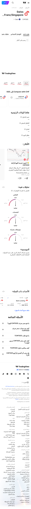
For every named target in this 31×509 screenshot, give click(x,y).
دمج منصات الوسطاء (9, 501)
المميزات (12, 409)
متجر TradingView (10, 457)
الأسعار (13, 411)
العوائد (27, 442)
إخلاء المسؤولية (11, 468)
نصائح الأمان (12, 476)
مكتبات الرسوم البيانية (9, 488)
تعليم (28, 489)
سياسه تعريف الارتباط (9, 472)
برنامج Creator (25, 478)
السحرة (27, 498)
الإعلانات (13, 499)
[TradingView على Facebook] (24, 374)
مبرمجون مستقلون (24, 500)
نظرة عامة (12, 420)
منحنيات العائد (25, 453)
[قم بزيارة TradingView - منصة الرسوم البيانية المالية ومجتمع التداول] (9, 73)
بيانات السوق (11, 413)
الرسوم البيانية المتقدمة (9, 492)
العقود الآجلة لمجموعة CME (9, 432)
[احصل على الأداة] (3, 187)
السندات (27, 418)
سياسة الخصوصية (10, 470)
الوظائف (13, 450)
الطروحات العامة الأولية (23, 446)
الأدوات (13, 486)
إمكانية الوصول (11, 474)
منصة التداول (11, 494)
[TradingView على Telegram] (7, 374)
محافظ (27, 452)
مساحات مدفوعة (25, 502)
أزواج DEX (26, 424)
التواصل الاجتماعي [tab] (16, 34)
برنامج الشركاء (11, 503)
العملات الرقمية (25, 420)
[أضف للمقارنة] (11, 97)
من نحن (13, 442)
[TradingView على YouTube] (20, 374)
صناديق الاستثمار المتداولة (22, 416)
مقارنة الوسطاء (11, 424)
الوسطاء (13, 422)
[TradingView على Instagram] (15, 374)
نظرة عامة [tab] (26, 34)
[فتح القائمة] (28, 3)
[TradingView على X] (28, 374)
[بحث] (12, 3)
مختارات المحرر (25, 491)
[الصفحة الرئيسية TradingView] (24, 3)
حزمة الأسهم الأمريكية (9, 437)
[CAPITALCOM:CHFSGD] (28, 160)
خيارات (27, 455)
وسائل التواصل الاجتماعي (22, 472)
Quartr (17, 399)
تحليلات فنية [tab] (5, 34)
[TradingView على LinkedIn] (11, 374)
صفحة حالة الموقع (10, 481)
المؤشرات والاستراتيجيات (22, 496)
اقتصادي (27, 440)
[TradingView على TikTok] (3, 374)
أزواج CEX (26, 422)
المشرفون (26, 481)
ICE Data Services (10, 386)
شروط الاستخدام (10, 466)
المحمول (27, 465)
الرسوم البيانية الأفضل (23, 409)
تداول (28, 487)
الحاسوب (27, 466)
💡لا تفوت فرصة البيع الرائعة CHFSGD (20, 164)
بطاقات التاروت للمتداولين (8, 459)
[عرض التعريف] (21, 117)
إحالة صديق (26, 476)
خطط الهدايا (12, 415)
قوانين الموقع (26, 479)
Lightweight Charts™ (9, 490)
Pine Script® (25, 459)
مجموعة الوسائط (10, 452)
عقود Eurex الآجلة (10, 435)
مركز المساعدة (11, 448)
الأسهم (27, 414)
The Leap (12, 426)
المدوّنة (13, 446)
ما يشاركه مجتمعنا (24, 474)
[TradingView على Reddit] (28, 378)
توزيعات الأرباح (25, 444)
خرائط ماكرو (26, 457)
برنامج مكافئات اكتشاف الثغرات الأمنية (9, 478)
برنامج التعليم (11, 505)
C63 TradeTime (10, 461)
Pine (28, 426)
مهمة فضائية (12, 444)
